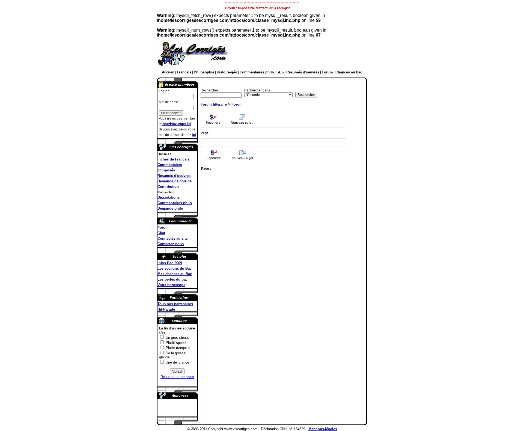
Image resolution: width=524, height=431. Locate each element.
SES (280, 72)
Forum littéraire (214, 104)
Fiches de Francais (173, 159)
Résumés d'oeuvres (302, 72)
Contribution (168, 187)
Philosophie (204, 72)
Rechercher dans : (258, 90)
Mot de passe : (169, 102)
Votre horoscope (171, 285)
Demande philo (170, 208)
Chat (161, 233)
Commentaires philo (257, 72)
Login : (164, 91)
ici (194, 135)
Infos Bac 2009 (169, 263)
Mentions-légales (322, 429)
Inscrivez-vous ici (176, 124)
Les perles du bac (172, 279)
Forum (327, 72)
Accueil (168, 72)
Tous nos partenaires (175, 304)
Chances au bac (348, 72)
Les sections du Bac (174, 268)
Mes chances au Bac (174, 274)
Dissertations (168, 197)
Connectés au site (172, 238)
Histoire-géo (227, 72)
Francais (184, 72)
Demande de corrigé (174, 181)
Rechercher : (210, 90)
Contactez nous (170, 244)
